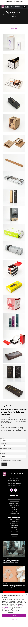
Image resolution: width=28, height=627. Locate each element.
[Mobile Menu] (24, 7)
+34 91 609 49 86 (14, 479)
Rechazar (14, 623)
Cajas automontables (14, 499)
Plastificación (14, 534)
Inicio (4, 14)
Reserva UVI (14, 532)
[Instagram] (15, 490)
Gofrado (14, 536)
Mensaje (2, 454)
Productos (9, 14)
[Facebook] (11, 490)
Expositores (14, 509)
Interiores (14, 511)
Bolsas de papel (14, 505)
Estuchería (14, 507)
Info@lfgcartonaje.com (14, 480)
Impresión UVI (14, 530)
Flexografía (14, 527)
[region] (14, 610)
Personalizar (14, 619)
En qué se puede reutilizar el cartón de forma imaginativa (14, 586)
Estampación (14, 525)
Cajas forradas (14, 497)
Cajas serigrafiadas (14, 519)
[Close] (26, 594)
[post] (14, 549)
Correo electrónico (6, 448)
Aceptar (14, 615)
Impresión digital (14, 521)
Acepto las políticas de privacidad (11, 459)
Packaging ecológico (14, 503)
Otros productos (14, 513)
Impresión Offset (14, 523)
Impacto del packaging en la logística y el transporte (12, 561)
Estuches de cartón (17, 14)
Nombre (2, 438)
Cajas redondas (14, 501)
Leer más (10, 612)
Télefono (3, 443)
